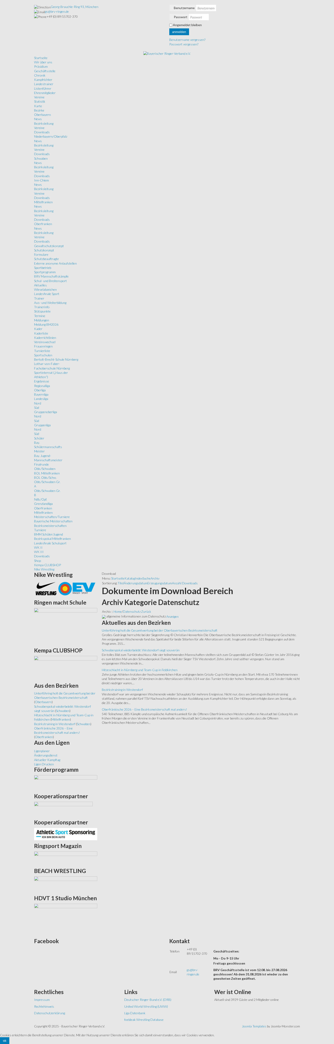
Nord (37, 403)
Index (138, 578)
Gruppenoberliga (45, 412)
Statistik (39, 101)
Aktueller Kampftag (47, 760)
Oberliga (40, 390)
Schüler (39, 438)
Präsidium (41, 66)
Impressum (42, 1000)
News (38, 119)
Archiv (155, 578)
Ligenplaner (42, 751)
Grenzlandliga (43, 504)
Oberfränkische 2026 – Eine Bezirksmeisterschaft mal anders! (144, 709)
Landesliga (41, 399)
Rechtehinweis (44, 1006)
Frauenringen (43, 346)
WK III (39, 552)
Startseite (118, 578)
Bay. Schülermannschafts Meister (48, 447)
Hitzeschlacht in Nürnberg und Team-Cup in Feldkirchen (139, 670)
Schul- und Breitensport (50, 281)
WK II (38, 547)
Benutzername (184, 8)
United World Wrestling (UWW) (146, 1006)
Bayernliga (41, 394)
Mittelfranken (43, 202)
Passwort (180, 17)
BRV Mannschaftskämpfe (51, 276)
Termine (39, 316)
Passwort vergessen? (183, 44)
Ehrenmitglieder (45, 93)
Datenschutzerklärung (49, 1013)
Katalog (130, 578)
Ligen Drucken (44, 764)
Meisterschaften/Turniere (52, 517)
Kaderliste (41, 333)
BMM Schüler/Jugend (48, 534)
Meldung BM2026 (46, 324)
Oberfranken (43, 224)
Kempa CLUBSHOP (47, 565)
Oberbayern (42, 115)
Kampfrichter (43, 80)
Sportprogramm (45, 272)
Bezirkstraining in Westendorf (122, 690)
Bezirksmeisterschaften (50, 526)
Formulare (41, 254)
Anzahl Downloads (185, 583)
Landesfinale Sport (46, 294)
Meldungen (41, 320)
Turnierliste (42, 351)
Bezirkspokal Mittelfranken (52, 539)
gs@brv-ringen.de (57, 11)
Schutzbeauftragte (46, 259)
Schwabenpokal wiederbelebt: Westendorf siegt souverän (140, 650)
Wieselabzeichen (45, 289)
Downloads (42, 132)
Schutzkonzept (44, 250)
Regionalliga (42, 386)
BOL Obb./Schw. (45, 477)
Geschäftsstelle (44, 71)
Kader (38, 329)
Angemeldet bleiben (187, 25)
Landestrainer (43, 84)
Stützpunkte (42, 311)
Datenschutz (132, 611)
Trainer (39, 298)
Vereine (39, 97)
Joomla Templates (254, 1026)
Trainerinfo (42, 307)
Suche (146, 578)
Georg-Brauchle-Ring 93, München (74, 7)
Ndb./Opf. (40, 499)
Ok (4, 1040)
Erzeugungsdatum (159, 583)
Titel (121, 583)
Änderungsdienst (45, 755)
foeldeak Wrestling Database (144, 1020)
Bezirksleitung (43, 123)
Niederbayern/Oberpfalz (50, 136)
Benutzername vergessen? (187, 40)
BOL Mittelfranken (47, 473)
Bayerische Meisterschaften (53, 521)
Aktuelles (40, 285)
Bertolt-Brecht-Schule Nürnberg (56, 359)
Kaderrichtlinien (45, 338)
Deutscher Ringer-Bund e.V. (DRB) (147, 1000)
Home (118, 611)
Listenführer (42, 88)
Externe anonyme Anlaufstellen (55, 263)
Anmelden (179, 32)
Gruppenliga (42, 425)
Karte (38, 106)
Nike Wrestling (44, 569)
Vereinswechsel (44, 342)
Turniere (40, 530)
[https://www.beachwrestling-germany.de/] (65, 884)
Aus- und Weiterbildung (50, 303)
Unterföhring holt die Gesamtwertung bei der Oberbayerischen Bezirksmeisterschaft (159, 630)
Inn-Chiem (41, 180)
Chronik (39, 75)
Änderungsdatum (135, 583)
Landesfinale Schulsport (50, 543)
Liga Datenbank (134, 1013)
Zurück (146, 611)
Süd (36, 407)
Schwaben (41, 158)
